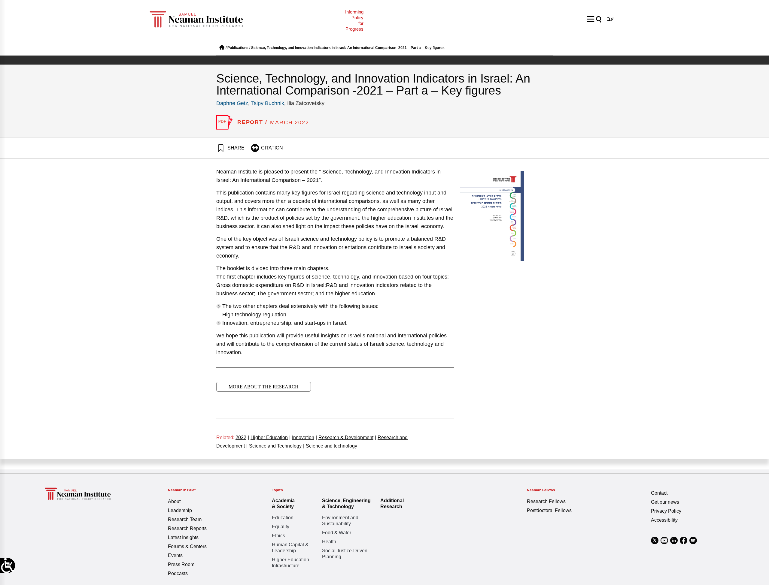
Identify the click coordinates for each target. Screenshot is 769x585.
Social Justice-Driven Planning (344, 553)
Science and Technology (276, 445)
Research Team (185, 519)
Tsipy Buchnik (267, 103)
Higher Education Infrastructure (290, 562)
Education (282, 517)
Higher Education (270, 437)
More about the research (264, 386)
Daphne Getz (232, 103)
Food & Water (336, 532)
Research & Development (347, 437)
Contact (659, 493)
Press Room (181, 564)
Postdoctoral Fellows (549, 510)
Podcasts (178, 573)
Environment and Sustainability (340, 520)
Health (329, 541)
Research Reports (187, 528)
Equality (280, 526)
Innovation (304, 437)
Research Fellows (546, 501)
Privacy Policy (666, 511)
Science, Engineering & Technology (346, 503)
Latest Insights (183, 537)
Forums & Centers (187, 546)
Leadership (180, 510)
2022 (242, 437)
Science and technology (331, 445)
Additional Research (392, 503)
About (174, 501)
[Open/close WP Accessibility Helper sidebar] (7, 565)
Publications (237, 48)
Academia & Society (283, 503)
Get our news (665, 502)
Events (175, 555)
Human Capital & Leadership (290, 547)
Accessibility (664, 520)
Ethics (278, 535)
